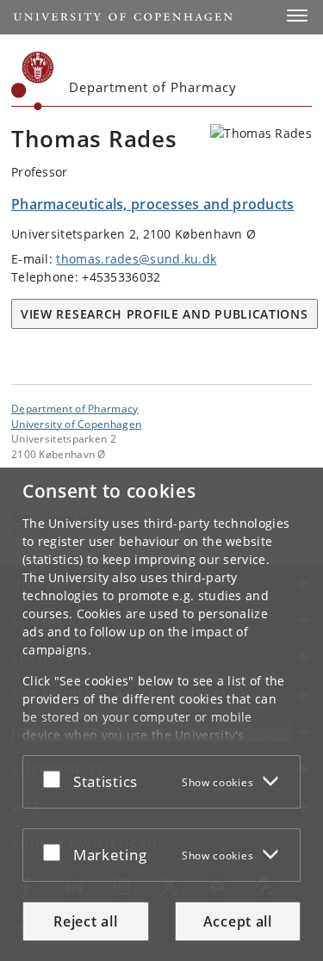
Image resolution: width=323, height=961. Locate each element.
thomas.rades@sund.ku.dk (136, 259)
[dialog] (161, 714)
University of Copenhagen (76, 424)
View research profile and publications (164, 314)
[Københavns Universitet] (32, 81)
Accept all (237, 921)
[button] (297, 15)
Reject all (85, 921)
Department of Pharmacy (75, 408)
